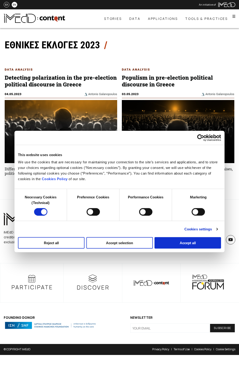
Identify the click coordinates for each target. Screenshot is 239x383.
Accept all (188, 243)
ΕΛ (6, 4)
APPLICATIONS (163, 18)
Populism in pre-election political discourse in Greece (167, 81)
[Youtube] (230, 239)
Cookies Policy (55, 179)
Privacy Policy (160, 349)
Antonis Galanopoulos (102, 94)
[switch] (93, 211)
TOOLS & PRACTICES (206, 18)
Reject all (51, 243)
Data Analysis (19, 69)
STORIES (113, 18)
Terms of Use (182, 349)
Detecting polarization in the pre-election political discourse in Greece (61, 81)
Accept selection (119, 243)
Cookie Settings (225, 349)
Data (135, 18)
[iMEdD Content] (34, 21)
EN (14, 4)
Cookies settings (198, 229)
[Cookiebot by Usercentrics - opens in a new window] (200, 137)
